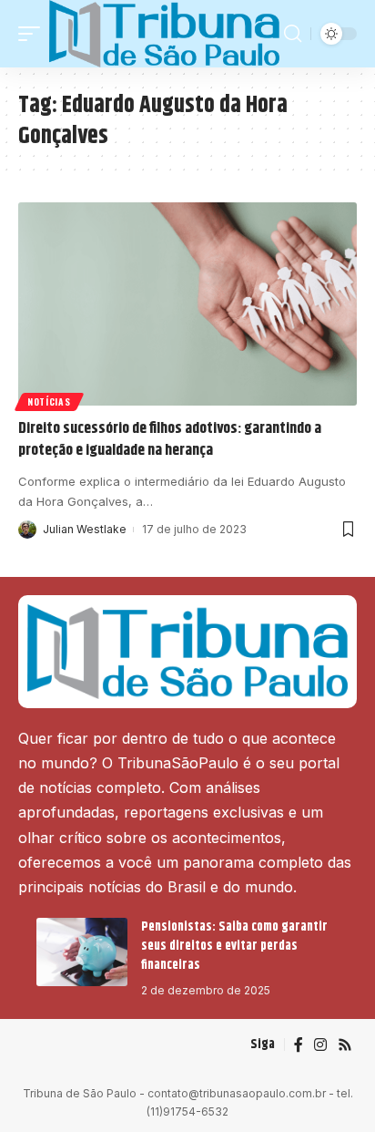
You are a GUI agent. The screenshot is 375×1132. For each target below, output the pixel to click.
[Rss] (345, 1045)
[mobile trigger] (33, 33)
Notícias (49, 401)
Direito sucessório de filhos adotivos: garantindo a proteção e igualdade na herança (169, 439)
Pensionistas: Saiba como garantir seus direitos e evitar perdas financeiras (234, 946)
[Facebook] (298, 1045)
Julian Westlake (85, 529)
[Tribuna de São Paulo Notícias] (164, 33)
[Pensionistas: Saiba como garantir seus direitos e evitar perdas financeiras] (81, 952)
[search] (292, 33)
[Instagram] (320, 1045)
